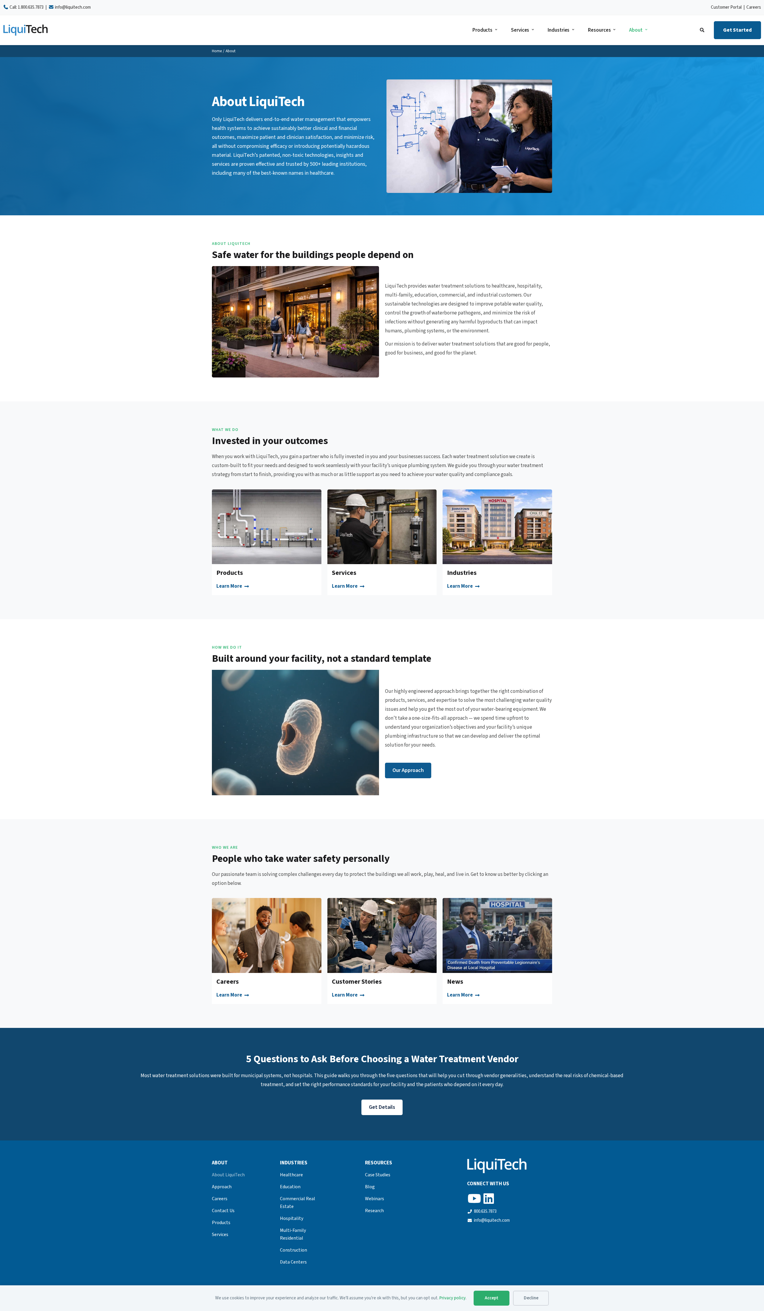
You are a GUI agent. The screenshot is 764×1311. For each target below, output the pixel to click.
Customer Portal (726, 7)
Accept (491, 1298)
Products (482, 30)
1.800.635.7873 (31, 7)
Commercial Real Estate (297, 1202)
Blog (370, 1186)
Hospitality (291, 1218)
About (636, 30)
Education (290, 1186)
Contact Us (223, 1210)
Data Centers (293, 1262)
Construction (293, 1250)
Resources (599, 30)
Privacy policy (452, 1298)
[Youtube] (474, 1198)
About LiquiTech (228, 1175)
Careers (753, 7)
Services (520, 30)
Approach (222, 1186)
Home (217, 51)
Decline (531, 1298)
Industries (558, 30)
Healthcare (291, 1175)
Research (374, 1210)
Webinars (374, 1198)
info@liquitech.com (73, 7)
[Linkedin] (488, 1198)
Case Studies (377, 1175)
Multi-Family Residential (293, 1234)
